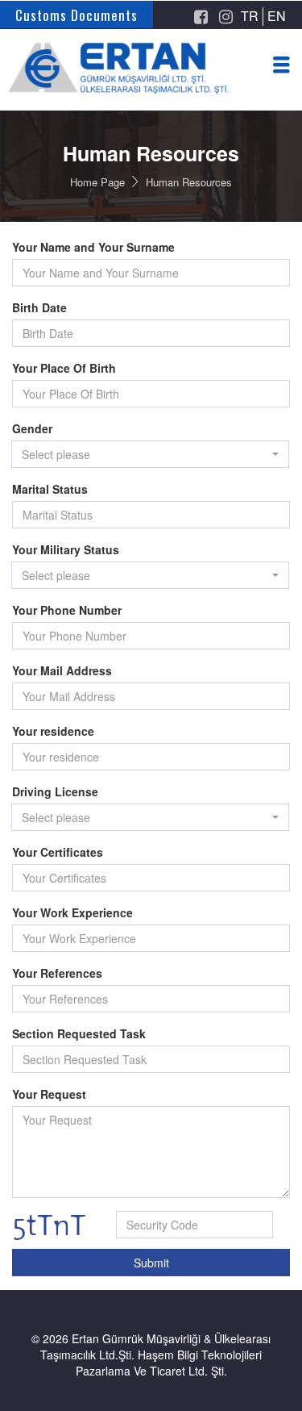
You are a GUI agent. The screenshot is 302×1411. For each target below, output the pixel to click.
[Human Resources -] (151, 85)
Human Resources (189, 182)
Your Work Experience (72, 912)
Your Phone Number (67, 610)
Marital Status (50, 489)
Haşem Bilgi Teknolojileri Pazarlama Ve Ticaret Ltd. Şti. (169, 1362)
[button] (150, 454)
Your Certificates (57, 852)
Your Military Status (65, 549)
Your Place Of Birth (64, 368)
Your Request (49, 1094)
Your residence (53, 731)
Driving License (55, 791)
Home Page (97, 182)
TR (250, 15)
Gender (32, 428)
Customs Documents (76, 15)
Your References (57, 973)
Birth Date (39, 307)
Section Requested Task (79, 1033)
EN (276, 15)
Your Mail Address (62, 670)
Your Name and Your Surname (93, 247)
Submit (151, 1262)
